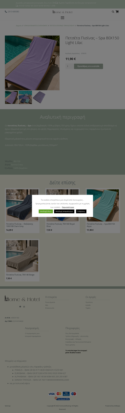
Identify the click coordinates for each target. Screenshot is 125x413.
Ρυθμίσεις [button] (81, 211)
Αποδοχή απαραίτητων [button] (64, 211)
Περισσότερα (68, 207)
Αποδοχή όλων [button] (45, 211)
